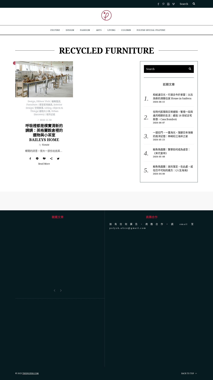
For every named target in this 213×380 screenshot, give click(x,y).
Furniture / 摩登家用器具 (39, 104)
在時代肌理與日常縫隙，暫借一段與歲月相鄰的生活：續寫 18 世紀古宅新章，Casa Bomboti (173, 115)
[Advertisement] (57, 332)
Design (31, 101)
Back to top (187, 373)
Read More (44, 164)
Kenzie (45, 144)
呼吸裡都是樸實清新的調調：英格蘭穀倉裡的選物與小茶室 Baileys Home (44, 132)
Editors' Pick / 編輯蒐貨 (48, 101)
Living (48, 107)
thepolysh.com (30, 373)
